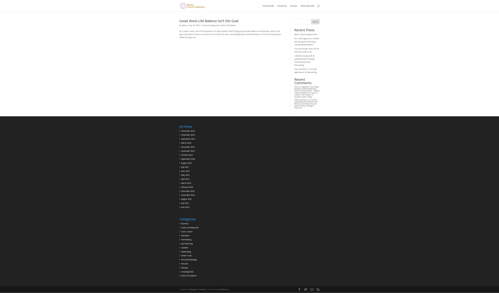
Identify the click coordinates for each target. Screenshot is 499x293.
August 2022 (186, 199)
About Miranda (307, 6)
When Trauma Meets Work (305, 34)
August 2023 (186, 163)
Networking (186, 251)
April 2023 (185, 179)
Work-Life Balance (228, 25)
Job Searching (187, 243)
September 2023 (188, 159)
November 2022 (188, 195)
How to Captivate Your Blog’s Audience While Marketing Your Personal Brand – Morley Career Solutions (307, 90)
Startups (184, 267)
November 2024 (188, 135)
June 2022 (185, 207)
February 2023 (187, 187)
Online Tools (186, 255)
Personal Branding (189, 259)
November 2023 (188, 151)
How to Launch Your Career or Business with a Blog (306, 95)
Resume (184, 263)
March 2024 (186, 143)
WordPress (223, 289)
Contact (293, 6)
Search (315, 22)
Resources (282, 6)
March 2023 (186, 183)
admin (184, 25)
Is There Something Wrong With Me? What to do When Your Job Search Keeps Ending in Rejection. (306, 103)
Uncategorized (187, 271)
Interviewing (186, 239)
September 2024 (188, 139)
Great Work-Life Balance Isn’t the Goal (208, 20)
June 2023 (185, 171)
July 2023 (185, 167)
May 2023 (185, 175)
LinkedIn (184, 247)
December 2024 (188, 131)
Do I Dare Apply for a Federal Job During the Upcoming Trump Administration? (306, 41)
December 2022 (188, 191)
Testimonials (268, 6)
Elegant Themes (198, 289)
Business (185, 223)
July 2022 (185, 203)
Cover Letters (187, 231)
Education (185, 235)
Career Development (211, 25)
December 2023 (188, 147)
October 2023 (187, 155)
